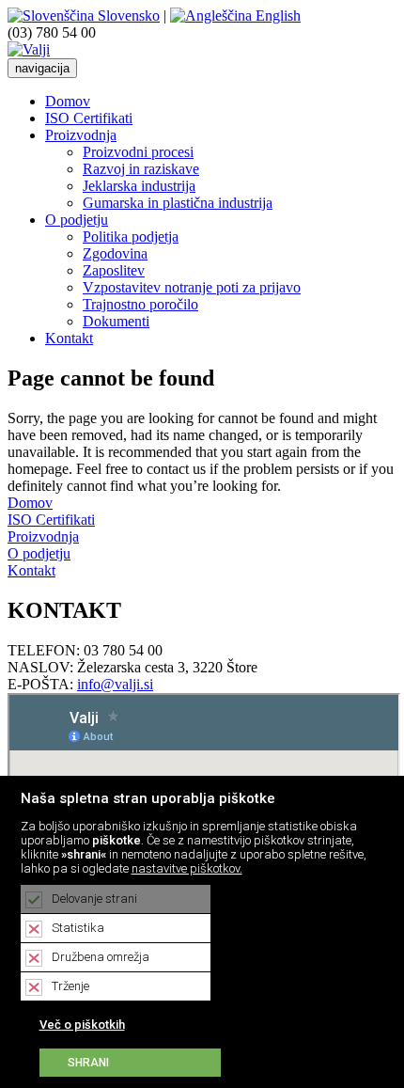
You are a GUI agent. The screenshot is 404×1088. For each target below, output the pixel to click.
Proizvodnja (81, 135)
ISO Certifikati (88, 118)
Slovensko (127, 16)
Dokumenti (116, 321)
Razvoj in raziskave (141, 169)
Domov (67, 101)
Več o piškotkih (82, 1024)
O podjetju (76, 220)
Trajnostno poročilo (140, 304)
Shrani (88, 1062)
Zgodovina (115, 253)
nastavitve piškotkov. (187, 868)
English (276, 16)
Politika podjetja (131, 236)
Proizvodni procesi (138, 152)
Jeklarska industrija (139, 186)
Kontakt (69, 338)
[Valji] (29, 49)
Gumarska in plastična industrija (177, 203)
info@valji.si (115, 684)
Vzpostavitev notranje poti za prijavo (192, 287)
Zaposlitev (114, 270)
